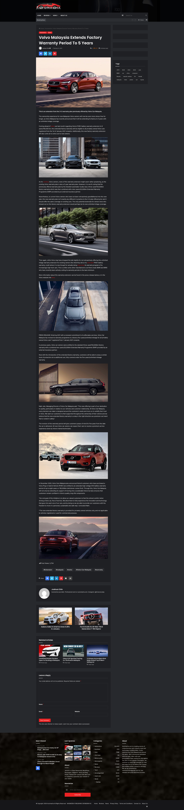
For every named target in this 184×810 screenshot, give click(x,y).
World (96, 779)
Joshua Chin (45, 48)
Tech (96, 770)
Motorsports (98, 761)
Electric (119, 76)
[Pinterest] (55, 53)
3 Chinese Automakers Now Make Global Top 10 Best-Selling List (96, 660)
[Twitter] (45, 53)
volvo (70, 570)
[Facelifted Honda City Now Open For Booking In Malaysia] (49, 651)
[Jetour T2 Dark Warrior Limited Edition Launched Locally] (86, 753)
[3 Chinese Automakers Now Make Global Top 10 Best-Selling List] (97, 651)
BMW (118, 73)
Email (41, 711)
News (55, 15)
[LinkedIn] (50, 53)
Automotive (48, 28)
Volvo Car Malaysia (84, 570)
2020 (123, 70)
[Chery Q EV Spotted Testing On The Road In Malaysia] (73, 651)
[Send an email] (50, 48)
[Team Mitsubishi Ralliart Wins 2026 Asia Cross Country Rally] (86, 758)
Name (41, 704)
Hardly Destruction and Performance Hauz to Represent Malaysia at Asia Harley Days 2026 (74, 20)
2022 (129, 70)
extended (90, 263)
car (123, 73)
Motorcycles (98, 758)
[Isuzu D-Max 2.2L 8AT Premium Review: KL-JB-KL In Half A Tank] (69, 753)
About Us (64, 15)
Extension (48, 570)
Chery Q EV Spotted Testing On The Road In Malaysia (72, 659)
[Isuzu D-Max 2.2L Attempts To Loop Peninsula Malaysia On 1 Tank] (78, 758)
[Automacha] (48, 6)
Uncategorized (99, 773)
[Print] (70, 578)
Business (97, 749)
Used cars (98, 776)
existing (46, 182)
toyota (142, 79)
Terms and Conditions (126, 803)
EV (135, 76)
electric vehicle (127, 76)
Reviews (46, 15)
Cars (96, 752)
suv (137, 79)
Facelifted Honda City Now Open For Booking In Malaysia (49, 659)
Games (98, 782)
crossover (135, 73)
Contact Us (137, 803)
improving (81, 265)
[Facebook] (41, 53)
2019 (118, 70)
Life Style (97, 755)
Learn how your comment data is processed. (76, 724)
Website (77, 711)
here (53, 277)
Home (39, 15)
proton (131, 79)
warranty (99, 570)
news (52, 126)
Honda (140, 76)
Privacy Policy (114, 803)
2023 (134, 70)
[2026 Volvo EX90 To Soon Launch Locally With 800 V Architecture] (69, 758)
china (128, 73)
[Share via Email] (66, 578)
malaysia (60, 570)
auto (140, 70)
